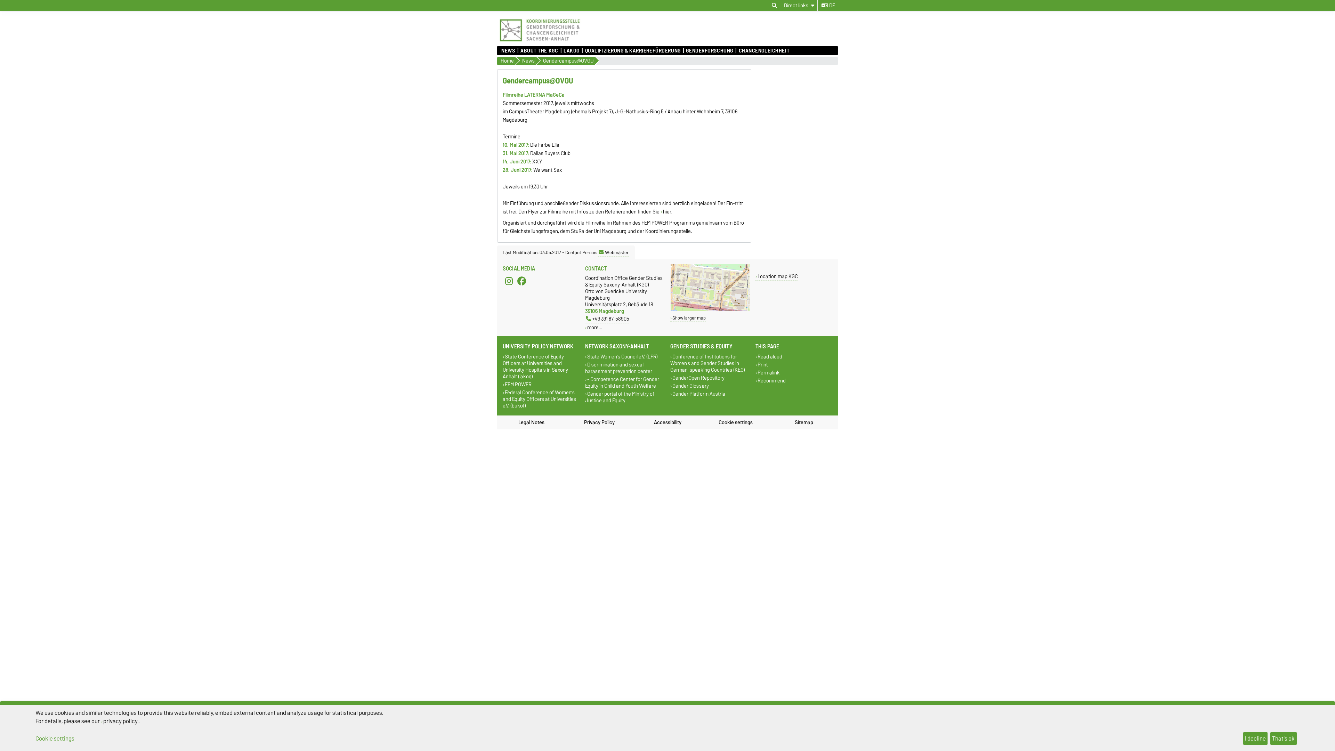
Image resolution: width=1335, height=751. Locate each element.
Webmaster (617, 252)
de (831, 5)
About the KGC (539, 51)
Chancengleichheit (764, 51)
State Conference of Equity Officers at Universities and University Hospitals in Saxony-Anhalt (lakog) (536, 366)
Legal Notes (531, 422)
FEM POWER (518, 384)
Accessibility (667, 422)
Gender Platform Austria (698, 394)
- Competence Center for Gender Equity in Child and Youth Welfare (622, 383)
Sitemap (804, 422)
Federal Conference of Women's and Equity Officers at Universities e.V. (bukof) (539, 399)
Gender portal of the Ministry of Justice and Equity (619, 397)
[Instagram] (509, 281)
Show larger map (689, 318)
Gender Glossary (690, 386)
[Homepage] (539, 42)
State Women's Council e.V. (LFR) (622, 357)
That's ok (1283, 738)
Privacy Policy (599, 422)
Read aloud (770, 357)
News (508, 51)
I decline (1255, 738)
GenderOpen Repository (698, 378)
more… (594, 327)
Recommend (772, 381)
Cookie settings (736, 422)
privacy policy (120, 721)
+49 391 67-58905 (610, 318)
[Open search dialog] (774, 5)
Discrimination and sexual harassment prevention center (618, 368)
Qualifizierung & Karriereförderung (632, 51)
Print (763, 365)
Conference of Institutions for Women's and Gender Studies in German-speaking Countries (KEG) (707, 363)
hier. (667, 212)
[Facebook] (522, 281)
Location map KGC (778, 276)
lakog (572, 51)
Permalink (769, 373)
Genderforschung (709, 51)
